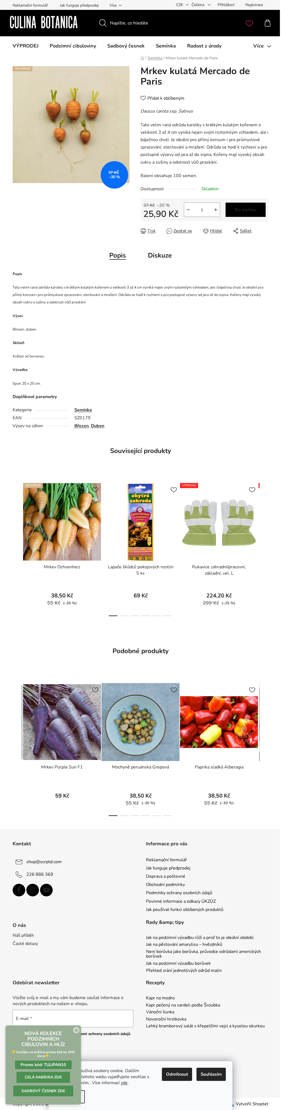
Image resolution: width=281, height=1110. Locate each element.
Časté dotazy (25, 944)
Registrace (254, 4)
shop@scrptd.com (44, 862)
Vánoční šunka (160, 1012)
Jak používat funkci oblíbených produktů (184, 910)
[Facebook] (19, 890)
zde (124, 1083)
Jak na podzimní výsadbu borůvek (178, 963)
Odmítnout (177, 1074)
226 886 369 (39, 874)
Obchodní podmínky (165, 885)
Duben (97, 426)
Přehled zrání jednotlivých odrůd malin (184, 970)
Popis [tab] (117, 255)
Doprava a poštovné (165, 876)
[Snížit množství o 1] (188, 210)
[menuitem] (25, 46)
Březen (81, 426)
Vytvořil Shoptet (252, 1104)
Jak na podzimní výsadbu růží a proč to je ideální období (200, 937)
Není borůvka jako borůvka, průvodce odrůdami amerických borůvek (203, 954)
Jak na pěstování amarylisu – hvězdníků (184, 944)
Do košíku (246, 210)
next (264, 547)
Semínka (83, 410)
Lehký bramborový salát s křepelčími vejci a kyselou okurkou (205, 1026)
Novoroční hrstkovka (166, 1019)
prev (17, 547)
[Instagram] (32, 890)
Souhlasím (211, 1074)
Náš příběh (23, 935)
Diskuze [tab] (160, 255)
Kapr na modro (160, 998)
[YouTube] (46, 890)
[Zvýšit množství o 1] (216, 210)
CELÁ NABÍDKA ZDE (43, 1077)
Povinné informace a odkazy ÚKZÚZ (181, 901)
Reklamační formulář (30, 5)
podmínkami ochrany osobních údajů (97, 1033)
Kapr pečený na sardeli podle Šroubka (183, 1005)
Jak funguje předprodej (79, 5)
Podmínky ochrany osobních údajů (179, 893)
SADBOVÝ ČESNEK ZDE (43, 1091)
